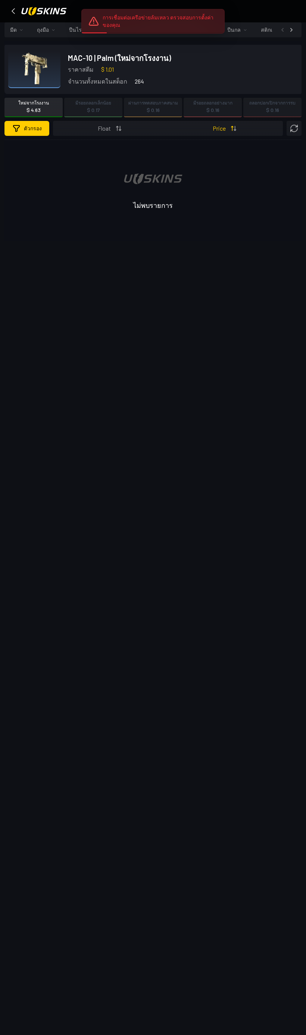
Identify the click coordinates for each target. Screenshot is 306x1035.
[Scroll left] (282, 29)
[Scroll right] (291, 29)
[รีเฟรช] (294, 128)
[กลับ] (13, 11)
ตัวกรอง (33, 128)
